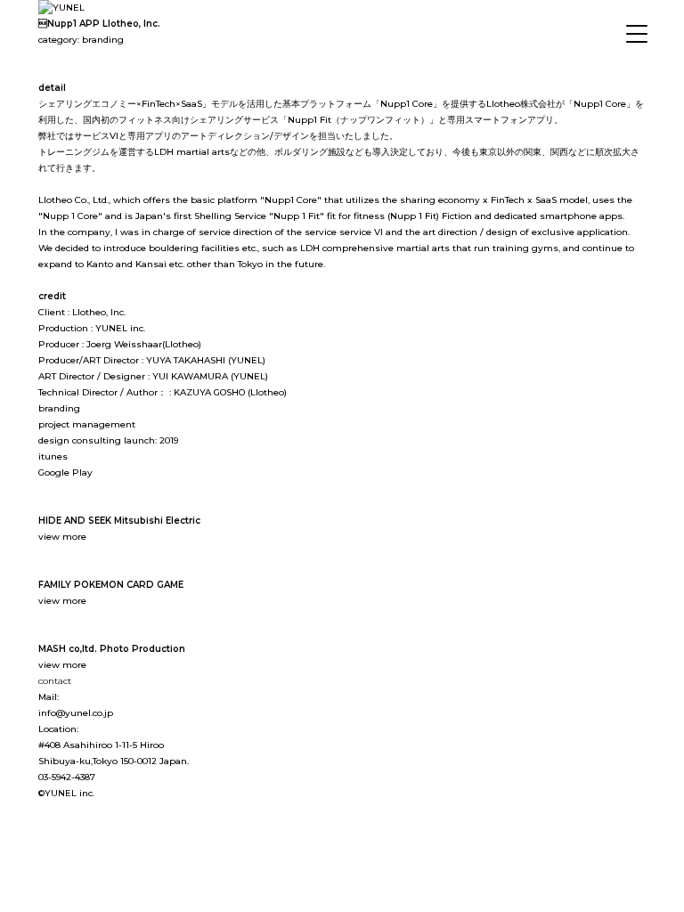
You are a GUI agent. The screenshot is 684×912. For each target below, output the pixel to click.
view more (62, 536)
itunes (53, 456)
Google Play (65, 472)
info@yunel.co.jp (75, 713)
